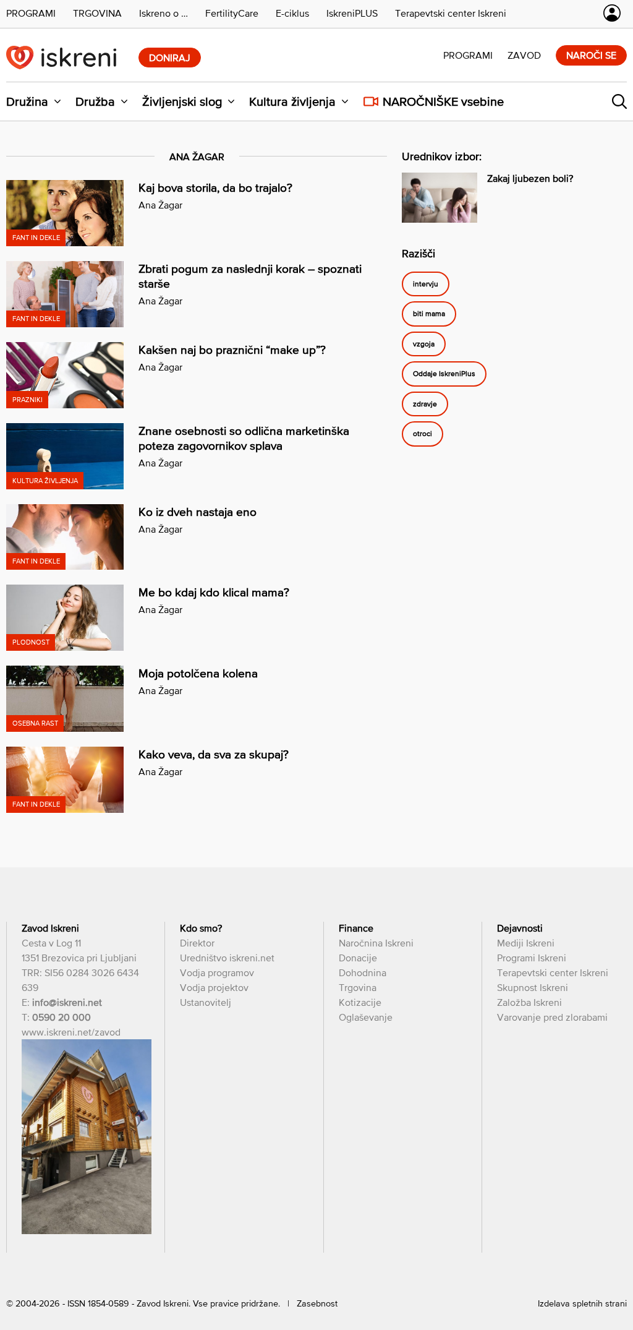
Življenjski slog (182, 101)
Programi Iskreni (531, 957)
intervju (425, 284)
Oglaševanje (366, 1017)
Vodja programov (217, 972)
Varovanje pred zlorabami (552, 1017)
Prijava (612, 13)
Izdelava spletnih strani (582, 1303)
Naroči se (591, 55)
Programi (468, 55)
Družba (95, 101)
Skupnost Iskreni (532, 987)
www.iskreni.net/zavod (71, 1031)
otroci (422, 434)
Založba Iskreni (529, 1002)
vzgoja (424, 344)
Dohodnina (362, 972)
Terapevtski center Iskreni (552, 972)
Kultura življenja (292, 101)
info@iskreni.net (67, 1002)
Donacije (358, 957)
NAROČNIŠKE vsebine (443, 101)
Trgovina (357, 987)
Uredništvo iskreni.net (227, 957)
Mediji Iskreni (525, 942)
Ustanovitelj (205, 1002)
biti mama (429, 314)
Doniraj (169, 57)
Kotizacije (360, 1002)
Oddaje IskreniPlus (444, 374)
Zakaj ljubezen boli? (530, 178)
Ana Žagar (160, 204)
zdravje (425, 404)
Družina (27, 101)
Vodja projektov (214, 987)
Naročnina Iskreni (376, 942)
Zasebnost (317, 1303)
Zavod (524, 55)
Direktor (197, 942)
